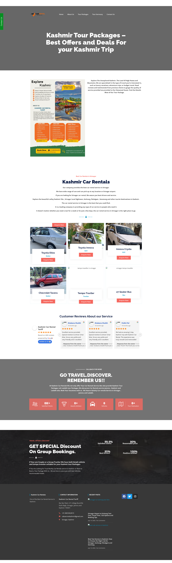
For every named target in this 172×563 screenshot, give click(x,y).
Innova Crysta (123, 249)
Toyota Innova (86, 247)
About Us (70, 14)
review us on (44, 341)
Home (61, 14)
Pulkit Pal (125, 323)
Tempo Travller (86, 293)
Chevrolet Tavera (48, 292)
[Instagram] (132, 2)
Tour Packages (83, 14)
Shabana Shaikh (74, 323)
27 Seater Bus (123, 291)
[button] (59, 225)
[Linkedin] (135, 2)
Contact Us (111, 14)
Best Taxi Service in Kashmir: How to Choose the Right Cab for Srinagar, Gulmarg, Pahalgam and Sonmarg (100, 542)
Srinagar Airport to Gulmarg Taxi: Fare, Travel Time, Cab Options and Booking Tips (100, 515)
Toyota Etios (48, 252)
